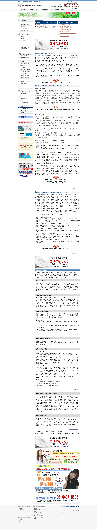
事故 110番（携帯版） (37, 514)
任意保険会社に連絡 (64, 36)
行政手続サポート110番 (37, 512)
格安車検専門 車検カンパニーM (39, 509)
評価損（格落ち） (21, 509)
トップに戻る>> (73, 188)
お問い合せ (20, 520)
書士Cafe (35, 518)
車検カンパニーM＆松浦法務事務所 (39, 517)
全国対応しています (72, 2)
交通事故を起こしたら (65, 24)
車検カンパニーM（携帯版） (38, 515)
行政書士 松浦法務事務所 (39, 20)
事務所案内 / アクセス (22, 519)
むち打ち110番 (36, 508)
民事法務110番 (36, 511)
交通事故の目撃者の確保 (65, 29)
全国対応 (20, 522)
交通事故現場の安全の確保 (66, 26)
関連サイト (35, 520)
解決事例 (20, 508)
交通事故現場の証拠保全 (41, 24)
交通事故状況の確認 (64, 31)
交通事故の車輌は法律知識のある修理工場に (46, 27)
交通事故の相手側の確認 (65, 27)
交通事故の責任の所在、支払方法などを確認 (46, 26)
